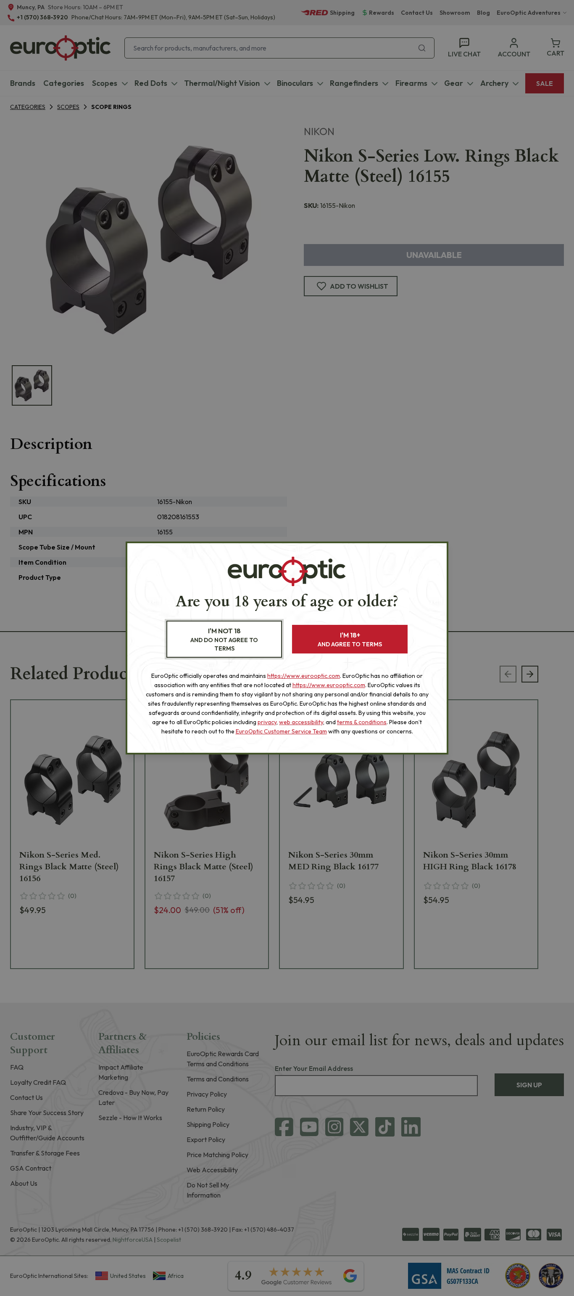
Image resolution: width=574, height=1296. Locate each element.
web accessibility (301, 722)
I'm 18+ (350, 639)
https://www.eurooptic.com (303, 676)
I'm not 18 (224, 639)
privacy (267, 722)
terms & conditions (362, 722)
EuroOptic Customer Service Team (281, 731)
